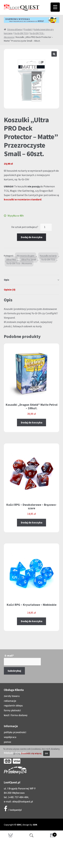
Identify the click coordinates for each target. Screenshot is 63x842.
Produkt (28, 29)
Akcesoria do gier (25, 255)
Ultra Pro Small (28, 259)
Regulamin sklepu (13, 705)
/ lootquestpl (14, 810)
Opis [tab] (6, 279)
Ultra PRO (11, 259)
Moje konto (10, 836)
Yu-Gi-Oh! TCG (21, 33)
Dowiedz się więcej (31, 753)
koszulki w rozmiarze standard (22, 199)
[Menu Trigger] (55, 7)
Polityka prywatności (15, 732)
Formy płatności (12, 710)
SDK (19, 824)
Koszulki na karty (48, 255)
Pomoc (7, 742)
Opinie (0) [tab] (9, 289)
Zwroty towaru (11, 696)
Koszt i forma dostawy (15, 715)
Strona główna (14, 29)
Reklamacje (10, 701)
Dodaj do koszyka (31, 237)
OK (46, 753)
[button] (54, 54)
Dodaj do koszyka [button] (31, 422)
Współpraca (10, 737)
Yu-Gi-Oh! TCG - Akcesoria (19, 263)
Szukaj (31, 836)
